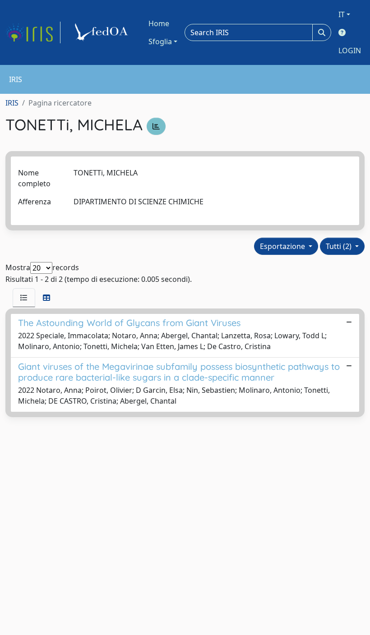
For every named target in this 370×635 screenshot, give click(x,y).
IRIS (11, 103)
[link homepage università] (103, 32)
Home (158, 23)
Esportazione (283, 246)
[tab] (24, 297)
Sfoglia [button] (160, 41)
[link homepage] (32, 32)
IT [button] (341, 14)
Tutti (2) (339, 246)
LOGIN (349, 50)
